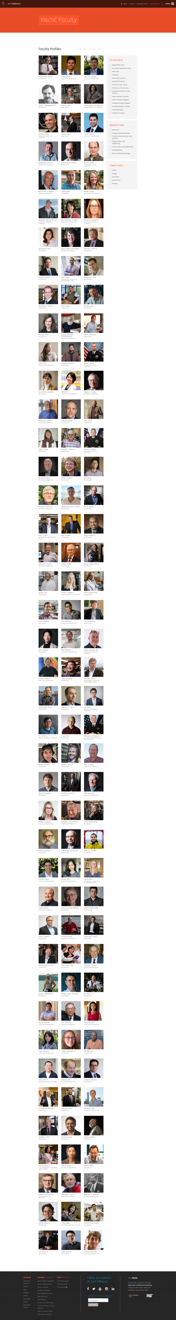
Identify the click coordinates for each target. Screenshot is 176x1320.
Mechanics (115, 130)
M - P (91, 49)
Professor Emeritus (118, 113)
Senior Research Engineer (120, 100)
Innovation (115, 177)
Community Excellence (26, 1282)
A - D (78, 49)
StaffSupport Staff (142, 4)
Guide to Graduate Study (45, 1311)
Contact (25, 1286)
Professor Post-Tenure (119, 85)
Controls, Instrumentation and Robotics (122, 137)
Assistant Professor (118, 81)
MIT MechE (11, 4)
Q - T (96, 49)
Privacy (25, 1296)
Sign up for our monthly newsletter (99, 1296)
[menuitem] (124, 4)
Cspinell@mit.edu (155, 4)
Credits (25, 1302)
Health (114, 170)
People (132, 4)
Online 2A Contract (43, 1287)
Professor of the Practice (120, 88)
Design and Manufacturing (121, 133)
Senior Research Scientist (120, 96)
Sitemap (25, 1293)
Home (125, 4)
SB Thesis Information (44, 1290)
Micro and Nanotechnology (121, 153)
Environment (116, 180)
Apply (24, 1290)
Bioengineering (117, 150)
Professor (115, 75)
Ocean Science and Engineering (122, 147)
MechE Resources (62, 1284)
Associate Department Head (121, 68)
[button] (170, 4)
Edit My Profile (61, 1287)
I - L (87, 49)
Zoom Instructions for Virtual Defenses (46, 1307)
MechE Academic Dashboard (46, 1281)
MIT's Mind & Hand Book (44, 1314)
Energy (114, 174)
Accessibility (27, 1299)
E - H (82, 49)
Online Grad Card (42, 1296)
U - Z (101, 49)
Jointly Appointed (117, 110)
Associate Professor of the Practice (121, 92)
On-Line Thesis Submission (45, 1303)
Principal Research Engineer (121, 103)
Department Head (118, 65)
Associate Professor (118, 78)
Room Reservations (63, 1281)
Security (114, 183)
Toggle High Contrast (26, 1306)
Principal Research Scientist (121, 106)
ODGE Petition (42, 1300)
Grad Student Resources (45, 1293)
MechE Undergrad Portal (45, 1284)
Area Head (115, 71)
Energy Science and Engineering (118, 142)
